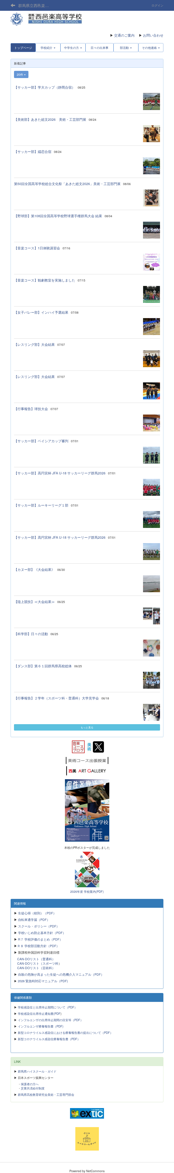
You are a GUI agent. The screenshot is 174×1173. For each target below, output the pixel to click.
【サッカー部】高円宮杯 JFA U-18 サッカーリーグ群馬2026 (59, 473)
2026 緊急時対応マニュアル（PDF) (43, 981)
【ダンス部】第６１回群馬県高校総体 (43, 665)
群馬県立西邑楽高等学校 (36, 5)
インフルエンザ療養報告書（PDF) (40, 1026)
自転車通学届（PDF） (34, 919)
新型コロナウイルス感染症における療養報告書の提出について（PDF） (65, 1032)
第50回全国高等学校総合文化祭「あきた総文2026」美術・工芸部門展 (67, 183)
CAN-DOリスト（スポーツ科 (37, 963)
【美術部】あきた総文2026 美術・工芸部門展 (50, 119)
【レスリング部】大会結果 (34, 344)
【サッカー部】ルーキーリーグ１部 (41, 505)
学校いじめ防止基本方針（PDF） (42, 932)
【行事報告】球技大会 (31, 408)
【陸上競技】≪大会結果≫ (34, 601)
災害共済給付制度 (33, 1088)
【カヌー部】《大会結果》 (34, 569)
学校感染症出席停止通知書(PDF (39, 1013)
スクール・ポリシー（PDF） (38, 926)
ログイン (157, 5)
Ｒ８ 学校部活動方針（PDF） (38, 946)
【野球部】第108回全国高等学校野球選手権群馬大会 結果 (58, 215)
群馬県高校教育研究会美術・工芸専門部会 (46, 1094)
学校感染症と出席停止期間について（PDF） (47, 1007)
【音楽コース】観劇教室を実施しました (44, 280)
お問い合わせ (153, 35)
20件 (20, 74)
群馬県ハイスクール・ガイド (37, 1071)
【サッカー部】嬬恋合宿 (32, 151)
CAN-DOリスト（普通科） (36, 959)
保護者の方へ (30, 1084)
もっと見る (87, 727)
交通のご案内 (124, 35)
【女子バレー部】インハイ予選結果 (41, 312)
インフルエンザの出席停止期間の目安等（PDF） (50, 1020)
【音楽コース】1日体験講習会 (37, 248)
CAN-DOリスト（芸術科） (36, 968)
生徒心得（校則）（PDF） (36, 913)
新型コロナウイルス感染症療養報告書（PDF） (48, 1039)
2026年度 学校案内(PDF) (87, 891)
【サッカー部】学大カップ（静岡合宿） (44, 87)
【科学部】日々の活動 (31, 633)
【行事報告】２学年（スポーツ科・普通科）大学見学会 (56, 698)
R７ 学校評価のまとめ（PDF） (40, 939)
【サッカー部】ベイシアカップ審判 (41, 440)
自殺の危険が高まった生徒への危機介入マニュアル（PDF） (61, 974)
